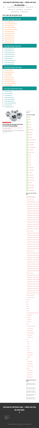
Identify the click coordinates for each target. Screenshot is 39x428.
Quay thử (30, 182)
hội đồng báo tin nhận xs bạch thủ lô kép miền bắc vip (32, 208)
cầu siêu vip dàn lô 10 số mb (9, 62)
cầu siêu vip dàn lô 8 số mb (9, 50)
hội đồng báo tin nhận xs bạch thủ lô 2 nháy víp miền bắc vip (32, 202)
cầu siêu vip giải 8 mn (8, 74)
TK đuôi (28, 350)
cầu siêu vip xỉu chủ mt (8, 91)
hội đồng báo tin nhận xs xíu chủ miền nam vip (32, 293)
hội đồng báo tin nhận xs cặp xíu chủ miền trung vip (32, 255)
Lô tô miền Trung (31, 180)
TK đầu (30, 162)
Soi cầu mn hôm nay (27, 9)
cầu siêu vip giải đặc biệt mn (9, 72)
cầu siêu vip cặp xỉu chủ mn (9, 77)
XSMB (27, 301)
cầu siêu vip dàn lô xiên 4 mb (9, 56)
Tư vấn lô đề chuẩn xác (24, 11)
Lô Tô (27, 359)
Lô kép (28, 346)
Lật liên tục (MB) (31, 142)
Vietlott (30, 127)
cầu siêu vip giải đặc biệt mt (9, 101)
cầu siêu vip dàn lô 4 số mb (9, 42)
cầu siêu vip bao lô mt (8, 95)
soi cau (21, 425)
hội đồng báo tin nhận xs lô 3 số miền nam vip (32, 284)
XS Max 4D (30, 132)
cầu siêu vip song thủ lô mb (9, 25)
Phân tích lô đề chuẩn (15, 11)
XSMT (29, 122)
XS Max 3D (30, 137)
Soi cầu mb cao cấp (11, 9)
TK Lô (27, 339)
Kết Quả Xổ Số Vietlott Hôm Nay (32, 312)
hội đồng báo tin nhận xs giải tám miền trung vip (32, 259)
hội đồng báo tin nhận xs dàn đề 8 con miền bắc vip (32, 217)
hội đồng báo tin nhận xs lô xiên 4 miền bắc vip (32, 242)
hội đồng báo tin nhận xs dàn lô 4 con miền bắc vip (32, 226)
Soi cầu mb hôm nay (29, 7)
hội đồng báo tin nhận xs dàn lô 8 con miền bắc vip (32, 233)
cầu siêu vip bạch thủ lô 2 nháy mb (10, 23)
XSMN (30, 119)
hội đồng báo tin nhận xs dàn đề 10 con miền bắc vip (32, 219)
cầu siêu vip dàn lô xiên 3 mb (9, 54)
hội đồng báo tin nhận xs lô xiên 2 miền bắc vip (32, 237)
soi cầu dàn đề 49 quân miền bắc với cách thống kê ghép (12, 125)
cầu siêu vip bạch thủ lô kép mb (9, 27)
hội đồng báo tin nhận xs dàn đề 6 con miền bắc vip (32, 215)
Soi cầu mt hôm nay (19, 9)
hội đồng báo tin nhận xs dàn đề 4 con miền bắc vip (32, 213)
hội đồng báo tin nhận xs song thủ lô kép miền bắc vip (32, 246)
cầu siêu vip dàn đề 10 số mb (9, 40)
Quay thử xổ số (29, 370)
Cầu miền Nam (31, 149)
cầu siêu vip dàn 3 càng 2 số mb (10, 60)
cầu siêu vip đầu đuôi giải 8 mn (9, 81)
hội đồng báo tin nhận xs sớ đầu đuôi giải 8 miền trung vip (32, 264)
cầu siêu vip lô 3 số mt (8, 104)
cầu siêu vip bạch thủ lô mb (9, 21)
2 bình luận (5, 133)
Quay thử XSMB (31, 185)
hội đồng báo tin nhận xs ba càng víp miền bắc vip (32, 204)
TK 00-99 (30, 172)
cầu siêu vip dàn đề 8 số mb (9, 39)
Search (28, 112)
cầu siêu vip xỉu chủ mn (8, 70)
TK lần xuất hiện (30, 355)
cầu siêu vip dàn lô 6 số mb (9, 48)
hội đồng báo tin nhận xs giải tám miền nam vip (32, 281)
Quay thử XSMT (31, 187)
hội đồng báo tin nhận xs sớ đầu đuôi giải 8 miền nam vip (32, 286)
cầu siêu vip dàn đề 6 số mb (9, 37)
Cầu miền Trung (31, 152)
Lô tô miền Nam (31, 177)
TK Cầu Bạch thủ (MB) (32, 139)
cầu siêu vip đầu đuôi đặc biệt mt (10, 103)
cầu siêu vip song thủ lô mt (9, 97)
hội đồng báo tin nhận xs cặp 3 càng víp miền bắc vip (32, 235)
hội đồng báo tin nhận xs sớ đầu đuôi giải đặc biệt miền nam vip (32, 288)
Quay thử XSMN (31, 190)
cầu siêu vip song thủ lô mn (9, 79)
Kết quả (30, 124)
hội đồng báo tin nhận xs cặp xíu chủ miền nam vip (32, 277)
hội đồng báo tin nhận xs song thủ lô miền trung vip (32, 268)
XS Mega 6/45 (31, 129)
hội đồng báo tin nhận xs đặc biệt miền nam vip (32, 279)
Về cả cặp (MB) (31, 144)
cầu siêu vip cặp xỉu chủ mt (9, 106)
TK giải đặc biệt (31, 167)
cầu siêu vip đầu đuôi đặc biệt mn (10, 83)
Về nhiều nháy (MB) (32, 147)
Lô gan (28, 341)
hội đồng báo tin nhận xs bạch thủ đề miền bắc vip (32, 206)
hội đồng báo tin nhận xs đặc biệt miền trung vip (32, 257)
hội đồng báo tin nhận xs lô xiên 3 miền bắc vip (32, 239)
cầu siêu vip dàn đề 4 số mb (9, 35)
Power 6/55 (30, 134)
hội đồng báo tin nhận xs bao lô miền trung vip (32, 253)
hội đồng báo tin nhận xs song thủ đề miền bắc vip (32, 244)
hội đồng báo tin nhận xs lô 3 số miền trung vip (32, 261)
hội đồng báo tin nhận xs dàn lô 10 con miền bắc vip (32, 224)
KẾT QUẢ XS (28, 299)
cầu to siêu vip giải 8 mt (8, 93)
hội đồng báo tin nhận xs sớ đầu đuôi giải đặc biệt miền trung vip (32, 266)
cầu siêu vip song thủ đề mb (9, 33)
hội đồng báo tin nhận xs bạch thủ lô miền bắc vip (32, 210)
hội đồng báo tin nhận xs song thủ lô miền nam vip (32, 290)
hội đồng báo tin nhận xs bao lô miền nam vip (32, 275)
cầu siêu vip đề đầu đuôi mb (9, 64)
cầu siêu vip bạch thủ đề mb (9, 31)
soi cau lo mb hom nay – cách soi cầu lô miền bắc (19, 2)
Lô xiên (30, 157)
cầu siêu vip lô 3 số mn (8, 85)
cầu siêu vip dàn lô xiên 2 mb (9, 52)
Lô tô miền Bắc (29, 361)
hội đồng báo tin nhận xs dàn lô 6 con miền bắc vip (32, 228)
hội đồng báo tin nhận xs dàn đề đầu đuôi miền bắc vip (32, 222)
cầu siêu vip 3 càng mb (8, 58)
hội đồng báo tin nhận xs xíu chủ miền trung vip (32, 270)
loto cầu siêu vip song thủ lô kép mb (10, 29)
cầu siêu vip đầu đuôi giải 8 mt (9, 99)
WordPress (35, 427)
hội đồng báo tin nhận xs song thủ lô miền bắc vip (32, 248)
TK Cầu (27, 324)
